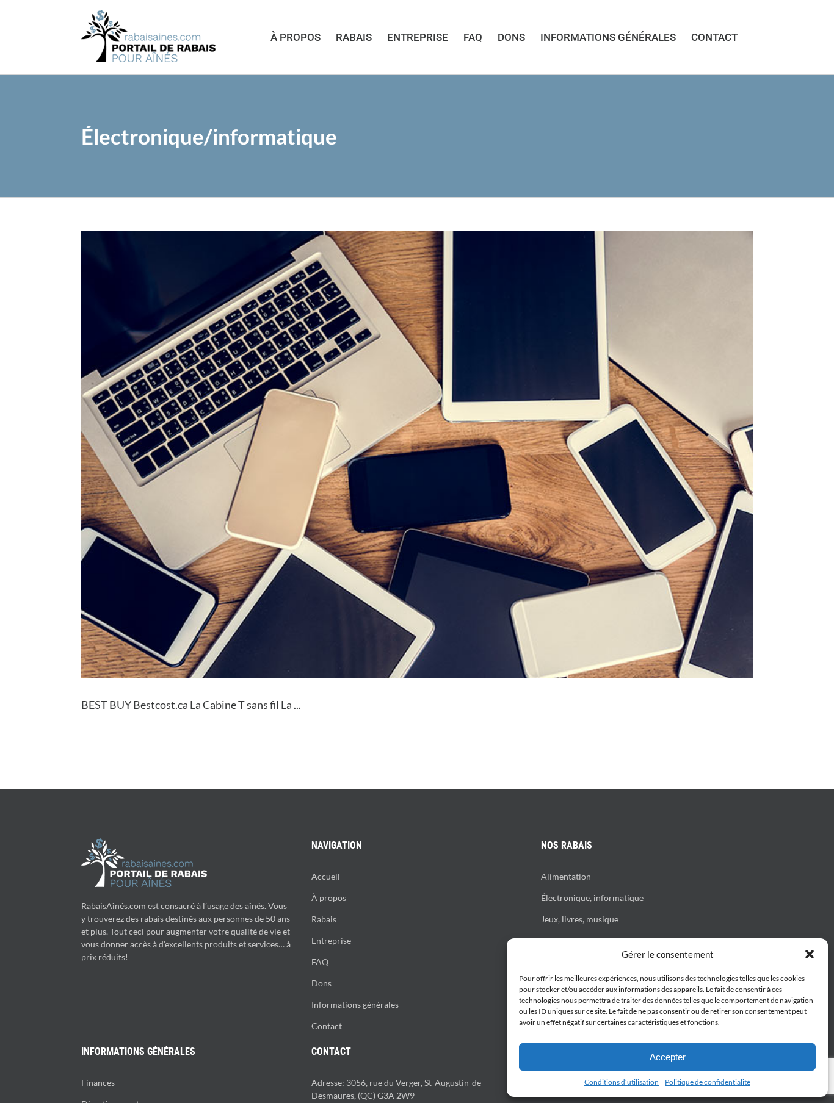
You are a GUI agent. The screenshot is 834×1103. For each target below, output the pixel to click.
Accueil (325, 876)
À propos (328, 898)
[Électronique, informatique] (417, 454)
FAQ (319, 962)
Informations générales (355, 1004)
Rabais (323, 919)
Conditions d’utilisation (621, 1082)
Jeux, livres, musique (579, 919)
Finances (98, 1082)
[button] (809, 954)
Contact (326, 1026)
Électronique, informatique (592, 898)
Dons (321, 983)
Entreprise (331, 940)
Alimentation (566, 876)
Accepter (668, 1057)
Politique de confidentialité (707, 1082)
